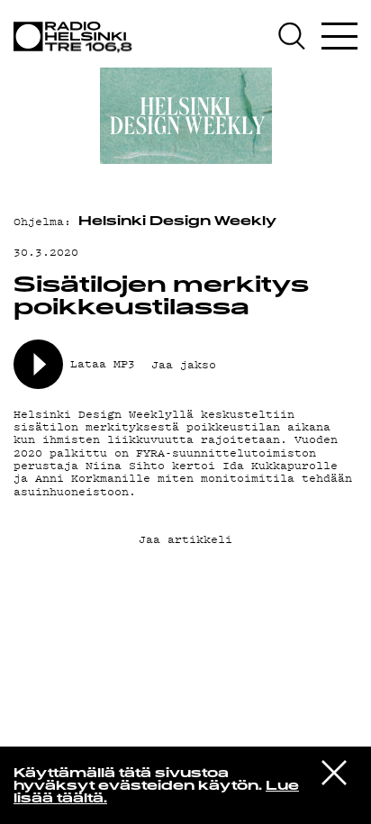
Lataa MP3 (102, 364)
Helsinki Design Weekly (177, 222)
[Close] (334, 771)
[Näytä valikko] (339, 36)
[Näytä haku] (297, 36)
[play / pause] (38, 364)
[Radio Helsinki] (77, 37)
